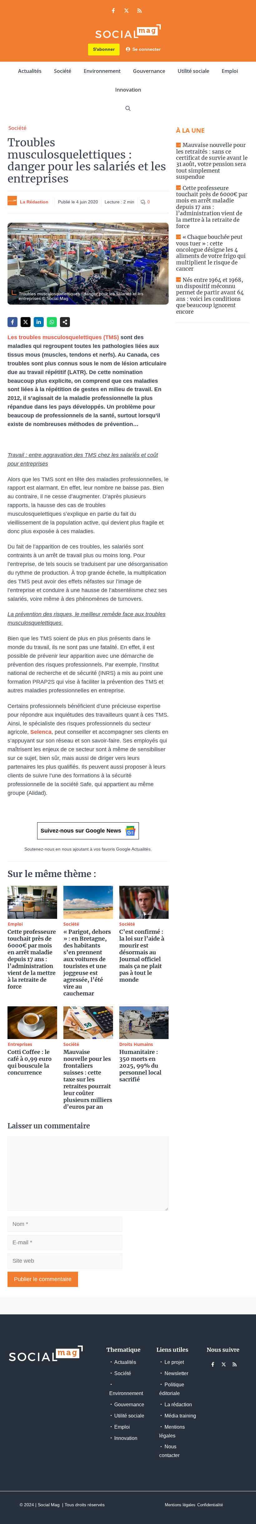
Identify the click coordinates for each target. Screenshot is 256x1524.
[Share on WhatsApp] (52, 322)
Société (62, 71)
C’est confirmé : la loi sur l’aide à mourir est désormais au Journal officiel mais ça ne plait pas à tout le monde (141, 955)
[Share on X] (26, 322)
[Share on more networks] (65, 322)
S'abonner (104, 49)
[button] (128, 108)
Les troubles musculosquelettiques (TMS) (63, 337)
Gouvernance (149, 71)
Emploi (230, 71)
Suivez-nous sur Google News (81, 831)
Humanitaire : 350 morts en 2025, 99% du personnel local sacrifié (140, 1065)
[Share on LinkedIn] (39, 322)
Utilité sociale (193, 71)
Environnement (102, 71)
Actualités (30, 71)
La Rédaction (34, 201)
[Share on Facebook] (12, 322)
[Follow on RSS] (140, 11)
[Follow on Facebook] (113, 11)
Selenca (41, 732)
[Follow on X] (126, 11)
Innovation (128, 89)
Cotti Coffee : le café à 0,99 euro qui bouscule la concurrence (29, 1062)
